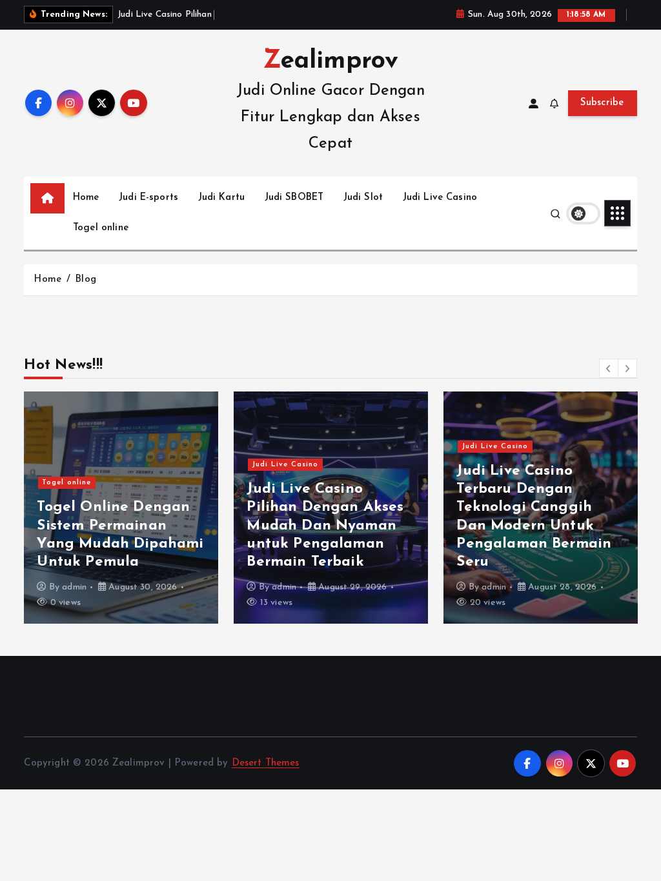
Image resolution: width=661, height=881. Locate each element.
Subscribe (602, 103)
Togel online (100, 228)
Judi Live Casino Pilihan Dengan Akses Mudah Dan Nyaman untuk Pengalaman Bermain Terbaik (325, 525)
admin (74, 587)
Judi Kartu (221, 198)
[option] (121, 507)
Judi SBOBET (294, 198)
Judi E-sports (148, 198)
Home (86, 198)
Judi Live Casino (440, 198)
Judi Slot (363, 198)
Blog (85, 279)
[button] (608, 368)
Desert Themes (266, 763)
